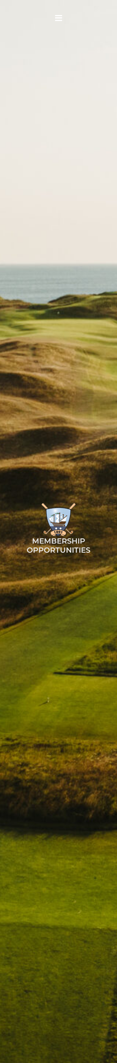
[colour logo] (58, 505)
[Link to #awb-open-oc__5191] (58, 18)
